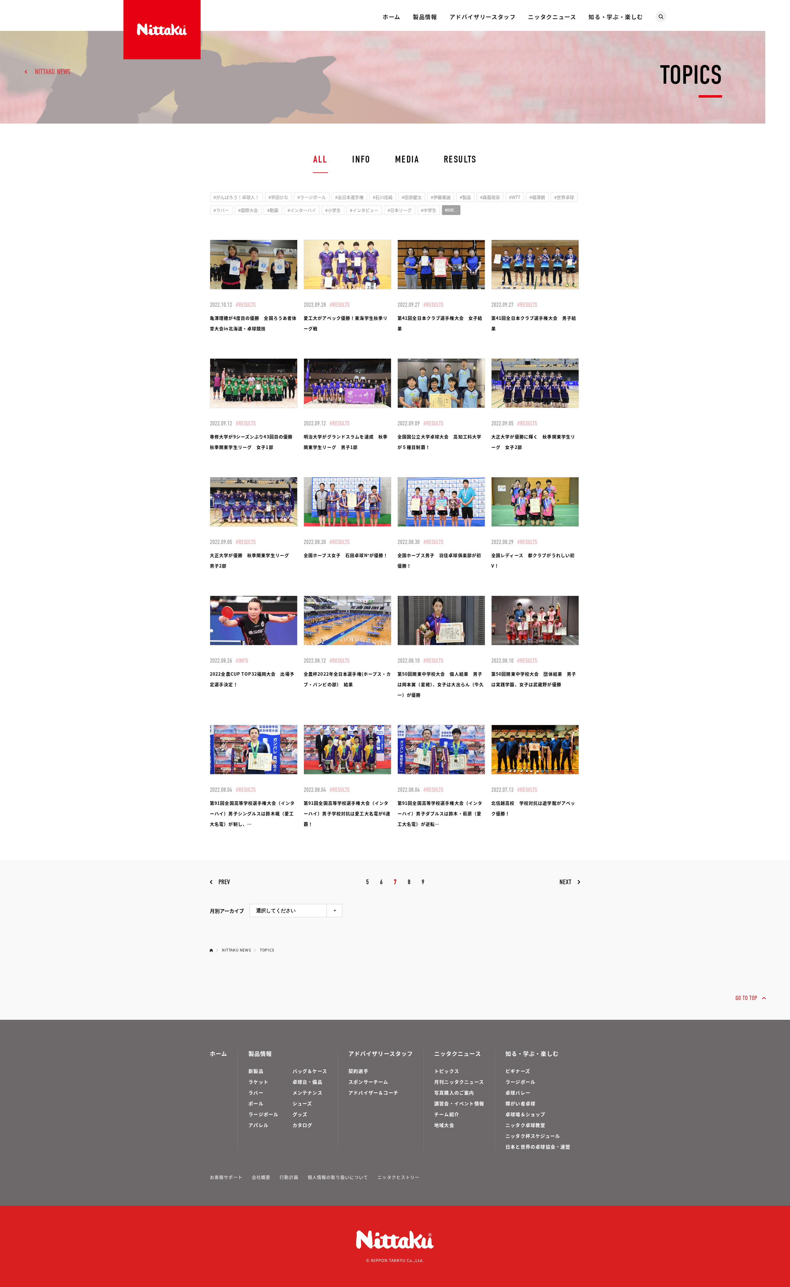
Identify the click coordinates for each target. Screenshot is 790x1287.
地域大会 (444, 1125)
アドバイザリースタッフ (483, 17)
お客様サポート (226, 1177)
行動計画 (289, 1177)
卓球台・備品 (307, 1081)
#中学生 (428, 210)
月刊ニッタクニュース (459, 1081)
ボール (256, 1103)
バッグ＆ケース (310, 1071)
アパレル (258, 1125)
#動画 (272, 210)
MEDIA (407, 159)
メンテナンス (307, 1092)
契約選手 (358, 1071)
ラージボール (263, 1114)
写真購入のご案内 (454, 1092)
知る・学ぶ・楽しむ (615, 17)
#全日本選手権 (349, 197)
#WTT (514, 197)
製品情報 (425, 17)
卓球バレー (517, 1092)
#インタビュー (364, 210)
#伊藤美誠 (441, 197)
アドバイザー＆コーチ (373, 1092)
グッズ (300, 1114)
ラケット (258, 1081)
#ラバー (221, 210)
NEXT (565, 882)
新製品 (256, 1071)
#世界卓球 (564, 197)
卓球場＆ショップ (525, 1114)
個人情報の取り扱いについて (338, 1177)
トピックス (446, 1071)
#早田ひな (278, 197)
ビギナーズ (517, 1071)
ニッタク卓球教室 (525, 1125)
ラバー (256, 1092)
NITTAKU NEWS (53, 71)
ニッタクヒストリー (398, 1177)
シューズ (302, 1103)
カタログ (303, 1125)
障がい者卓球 (520, 1103)
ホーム (392, 17)
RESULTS (460, 159)
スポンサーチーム (368, 1081)
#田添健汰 (412, 197)
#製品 (465, 197)
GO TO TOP (746, 998)
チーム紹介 (446, 1114)
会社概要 (261, 1177)
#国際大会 (248, 210)
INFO (361, 159)
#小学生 (333, 210)
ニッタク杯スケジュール (532, 1135)
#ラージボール (311, 197)
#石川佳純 (383, 197)
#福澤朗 (537, 197)
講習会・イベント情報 (459, 1103)
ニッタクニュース (552, 17)
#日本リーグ (400, 210)
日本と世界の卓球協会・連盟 (538, 1146)
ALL (320, 159)
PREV (224, 882)
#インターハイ (302, 210)
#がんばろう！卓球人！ (236, 197)
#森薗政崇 (490, 197)
